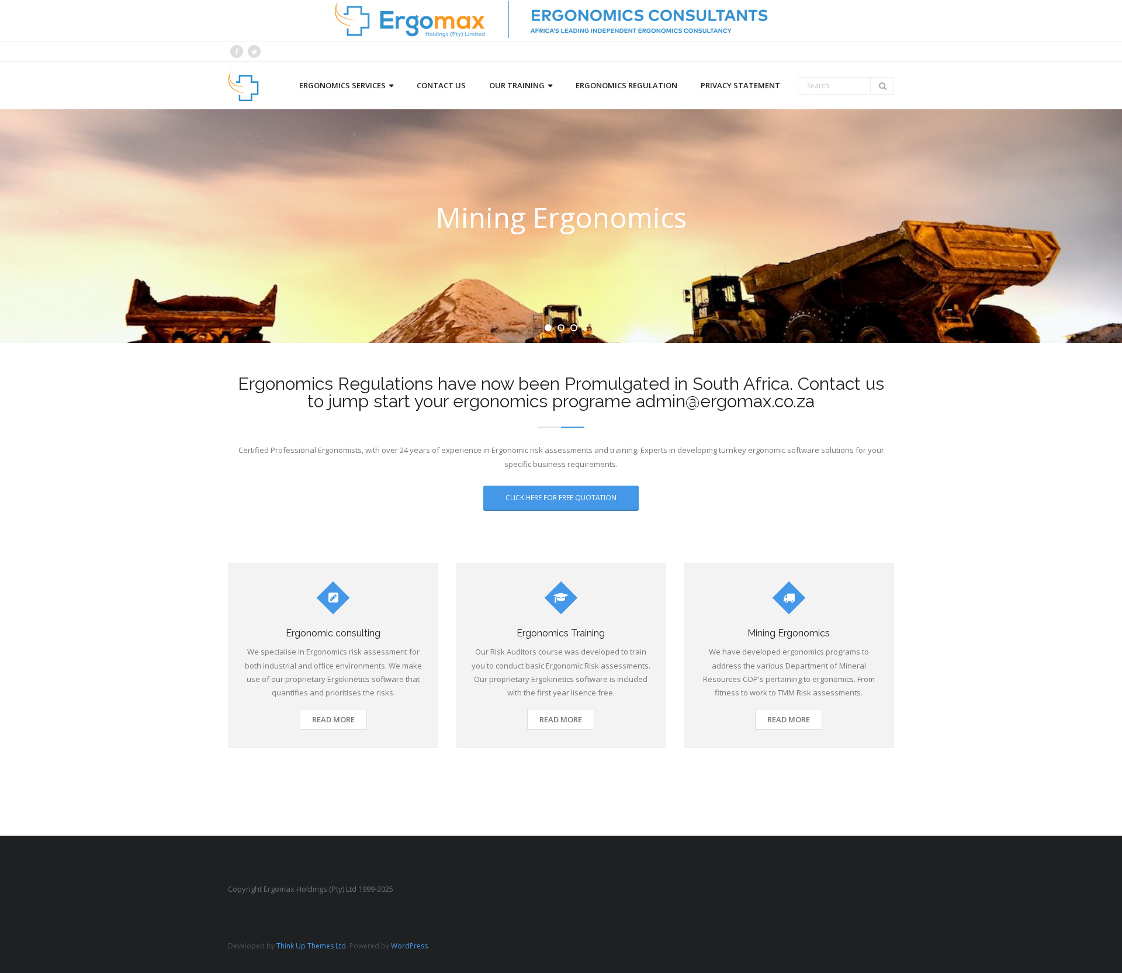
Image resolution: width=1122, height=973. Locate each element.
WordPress (409, 946)
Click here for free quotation (561, 497)
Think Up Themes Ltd (311, 946)
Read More (333, 719)
